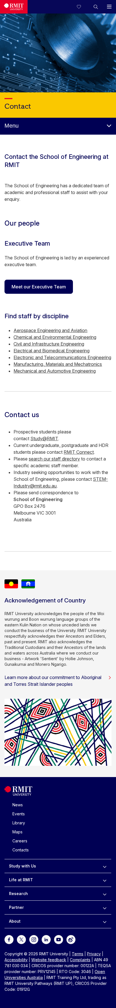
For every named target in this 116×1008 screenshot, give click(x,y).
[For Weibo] (70, 939)
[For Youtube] (58, 939)
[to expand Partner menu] (104, 907)
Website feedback (48, 959)
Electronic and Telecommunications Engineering (62, 357)
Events (18, 813)
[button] (95, 7)
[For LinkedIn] (46, 939)
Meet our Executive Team (39, 287)
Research (18, 893)
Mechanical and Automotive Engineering (55, 371)
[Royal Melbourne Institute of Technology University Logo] (14, 7)
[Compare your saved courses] (82, 7)
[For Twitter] (21, 939)
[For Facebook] (9, 939)
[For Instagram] (33, 939)
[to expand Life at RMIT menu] (104, 879)
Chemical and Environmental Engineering (55, 337)
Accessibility (16, 959)
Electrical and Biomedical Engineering (52, 350)
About (15, 921)
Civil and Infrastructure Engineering (49, 344)
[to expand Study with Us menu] (104, 866)
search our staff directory (54, 459)
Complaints (80, 959)
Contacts (20, 849)
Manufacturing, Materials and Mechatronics (58, 364)
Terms (77, 953)
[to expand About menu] (104, 921)
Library (18, 822)
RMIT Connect (79, 452)
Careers (19, 840)
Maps (17, 831)
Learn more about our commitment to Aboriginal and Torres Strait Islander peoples (53, 681)
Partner (16, 907)
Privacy (94, 953)
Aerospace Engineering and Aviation (50, 330)
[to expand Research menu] (104, 893)
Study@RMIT (44, 438)
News (17, 804)
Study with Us (22, 866)
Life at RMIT (21, 879)
